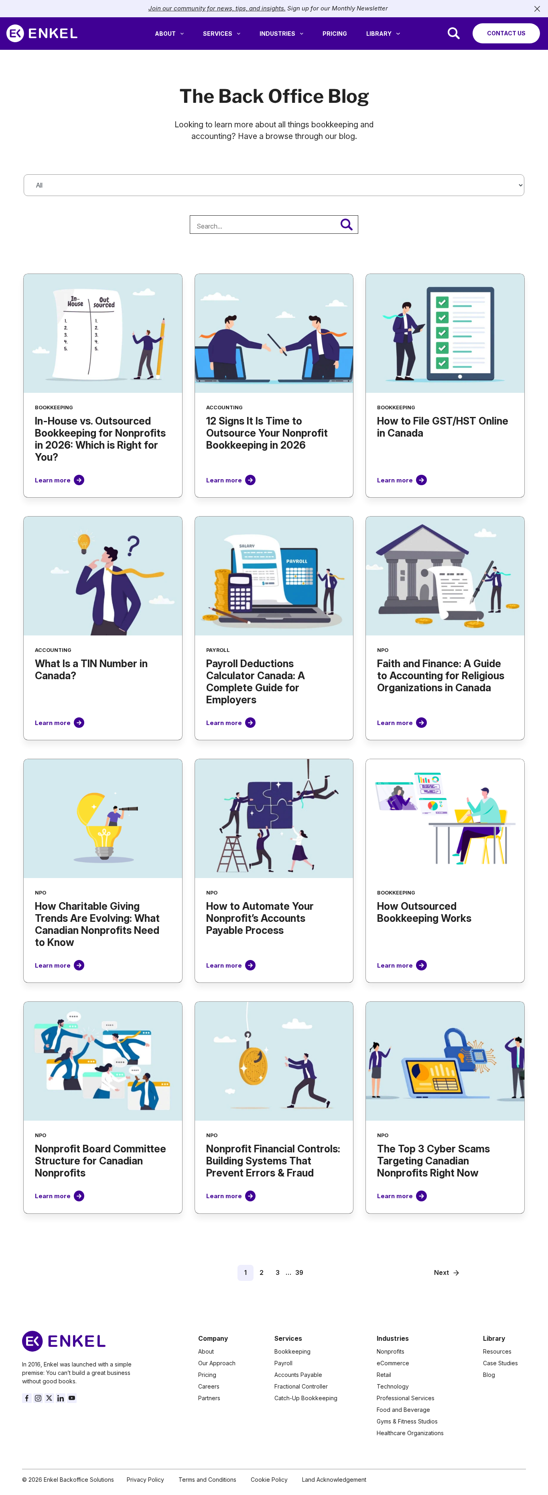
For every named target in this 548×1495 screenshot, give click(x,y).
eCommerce (393, 1363)
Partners (209, 1398)
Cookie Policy (269, 1479)
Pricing (335, 33)
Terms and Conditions (207, 1479)
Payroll (283, 1363)
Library (379, 33)
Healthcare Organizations (410, 1433)
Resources (497, 1351)
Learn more (53, 480)
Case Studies (500, 1363)
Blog (489, 1374)
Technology (393, 1386)
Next (441, 1272)
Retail (384, 1374)
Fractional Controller (301, 1386)
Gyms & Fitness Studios (407, 1421)
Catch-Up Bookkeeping (305, 1398)
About (165, 33)
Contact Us (506, 33)
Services (217, 33)
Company (213, 1338)
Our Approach (216, 1363)
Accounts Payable (298, 1374)
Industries (277, 33)
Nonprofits (390, 1351)
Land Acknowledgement (334, 1479)
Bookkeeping (292, 1351)
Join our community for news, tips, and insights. (217, 8)
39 (299, 1272)
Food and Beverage (403, 1409)
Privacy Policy (145, 1479)
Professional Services (405, 1398)
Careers (208, 1386)
